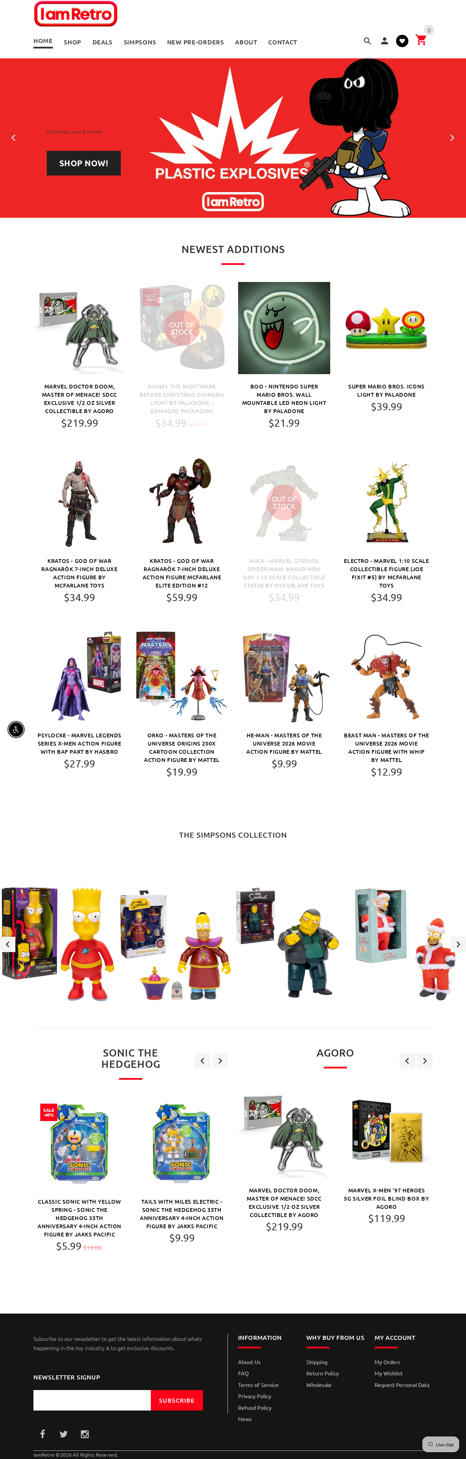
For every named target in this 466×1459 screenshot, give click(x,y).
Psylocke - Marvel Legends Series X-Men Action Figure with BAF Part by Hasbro (79, 743)
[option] (58, 944)
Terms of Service (258, 1384)
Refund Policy (255, 1407)
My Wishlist (389, 1373)
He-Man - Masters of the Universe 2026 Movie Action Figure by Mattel (284, 743)
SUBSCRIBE (177, 1400)
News (245, 1418)
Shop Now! (83, 163)
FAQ (243, 1373)
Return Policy (322, 1373)
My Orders (387, 1361)
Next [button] (458, 944)
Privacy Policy (254, 1395)
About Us (249, 1361)
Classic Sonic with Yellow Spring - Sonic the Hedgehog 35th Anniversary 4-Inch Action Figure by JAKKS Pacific (79, 1218)
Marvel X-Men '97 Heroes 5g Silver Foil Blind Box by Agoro (386, 1198)
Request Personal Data (402, 1384)
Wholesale (319, 1384)
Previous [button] (7, 944)
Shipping (316, 1361)
